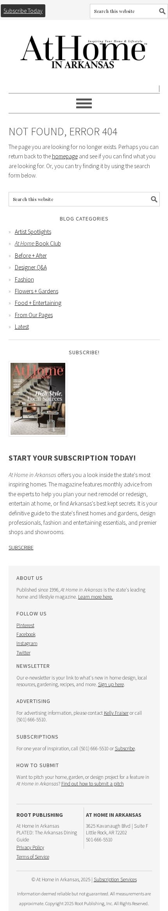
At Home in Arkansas (84, 48)
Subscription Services (115, 879)
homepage (65, 156)
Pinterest (25, 625)
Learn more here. (95, 597)
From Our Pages (34, 315)
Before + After (31, 255)
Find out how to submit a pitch (92, 783)
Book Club (38, 243)
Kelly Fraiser (116, 713)
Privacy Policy (30, 847)
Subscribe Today (23, 10)
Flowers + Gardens (36, 291)
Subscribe (21, 547)
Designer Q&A (31, 267)
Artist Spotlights (33, 231)
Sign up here (111, 684)
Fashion (24, 279)
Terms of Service (32, 857)
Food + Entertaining (38, 303)
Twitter (23, 652)
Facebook (26, 634)
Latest (22, 326)
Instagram (27, 643)
